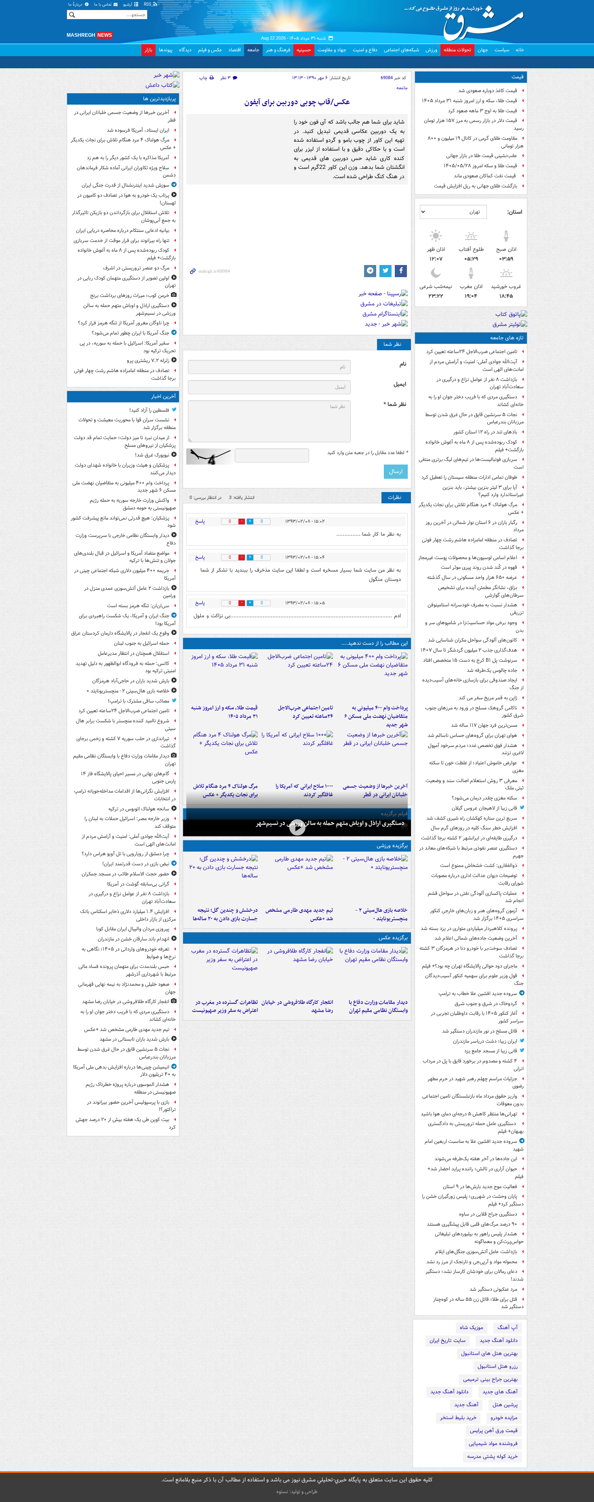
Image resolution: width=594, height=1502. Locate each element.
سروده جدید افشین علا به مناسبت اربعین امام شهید (474, 1145)
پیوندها (166, 50)
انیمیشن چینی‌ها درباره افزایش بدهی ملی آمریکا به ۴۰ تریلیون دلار (124, 1071)
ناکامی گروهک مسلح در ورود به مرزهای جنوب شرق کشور (474, 711)
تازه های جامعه (507, 338)
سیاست (502, 50)
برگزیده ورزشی (392, 845)
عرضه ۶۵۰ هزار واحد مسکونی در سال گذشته (472, 577)
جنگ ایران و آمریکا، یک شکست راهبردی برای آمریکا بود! (127, 619)
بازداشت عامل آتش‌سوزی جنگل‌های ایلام (476, 1252)
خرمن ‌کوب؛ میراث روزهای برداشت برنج (129, 295)
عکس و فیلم (210, 50)
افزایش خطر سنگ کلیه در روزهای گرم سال (474, 828)
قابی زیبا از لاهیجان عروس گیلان (484, 808)
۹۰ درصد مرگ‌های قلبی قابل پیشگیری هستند (472, 1224)
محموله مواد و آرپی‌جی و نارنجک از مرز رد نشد (471, 1262)
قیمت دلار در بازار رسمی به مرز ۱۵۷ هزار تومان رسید (474, 124)
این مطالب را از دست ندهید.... (374, 643)
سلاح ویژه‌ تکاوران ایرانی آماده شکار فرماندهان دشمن (126, 171)
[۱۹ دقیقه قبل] (372, 676)
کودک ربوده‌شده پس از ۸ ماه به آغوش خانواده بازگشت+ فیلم (474, 446)
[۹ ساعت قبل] (222, 755)
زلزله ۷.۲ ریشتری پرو (148, 360)
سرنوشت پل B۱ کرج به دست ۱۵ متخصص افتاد (470, 660)
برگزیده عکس (393, 938)
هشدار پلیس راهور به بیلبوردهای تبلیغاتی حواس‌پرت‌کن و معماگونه (479, 1237)
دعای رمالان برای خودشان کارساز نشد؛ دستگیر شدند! (474, 1275)
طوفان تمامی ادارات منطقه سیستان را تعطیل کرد (469, 477)
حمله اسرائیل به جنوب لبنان (141, 643)
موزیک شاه (471, 1327)
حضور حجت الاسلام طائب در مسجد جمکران (125, 874)
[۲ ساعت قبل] (297, 879)
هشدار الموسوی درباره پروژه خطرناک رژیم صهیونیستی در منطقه (131, 1088)
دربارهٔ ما (76, 5)
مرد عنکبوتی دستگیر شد (493, 1289)
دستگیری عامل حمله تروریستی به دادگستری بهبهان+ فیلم (476, 1127)
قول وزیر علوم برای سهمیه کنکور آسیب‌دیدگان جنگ (474, 979)
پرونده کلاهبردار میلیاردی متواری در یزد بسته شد (469, 928)
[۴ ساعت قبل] (222, 676)
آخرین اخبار (163, 396)
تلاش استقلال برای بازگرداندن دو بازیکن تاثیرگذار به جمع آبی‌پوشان (124, 216)
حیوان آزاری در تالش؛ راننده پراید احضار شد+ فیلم (476, 1172)
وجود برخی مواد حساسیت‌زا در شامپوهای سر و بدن (474, 626)
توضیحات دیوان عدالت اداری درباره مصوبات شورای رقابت (477, 879)
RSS (148, 5)
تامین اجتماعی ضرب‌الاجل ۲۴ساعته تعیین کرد (471, 352)
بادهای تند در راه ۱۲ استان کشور (485, 432)
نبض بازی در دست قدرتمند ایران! (135, 864)
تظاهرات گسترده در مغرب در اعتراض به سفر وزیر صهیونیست (225, 1007)
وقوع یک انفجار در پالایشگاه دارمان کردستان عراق (120, 633)
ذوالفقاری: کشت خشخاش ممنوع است (478, 865)
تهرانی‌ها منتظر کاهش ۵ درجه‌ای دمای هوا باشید (469, 1114)
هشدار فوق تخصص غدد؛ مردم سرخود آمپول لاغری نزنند (476, 749)
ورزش (431, 50)
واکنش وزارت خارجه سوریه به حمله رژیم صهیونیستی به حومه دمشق (133, 504)
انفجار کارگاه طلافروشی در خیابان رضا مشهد (297, 1007)
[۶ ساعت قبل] (372, 755)
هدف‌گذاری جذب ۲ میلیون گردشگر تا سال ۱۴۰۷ (469, 650)
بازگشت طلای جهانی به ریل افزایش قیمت (475, 186)
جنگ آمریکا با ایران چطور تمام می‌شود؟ (130, 333)
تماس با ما (103, 5)
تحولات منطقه (457, 50)
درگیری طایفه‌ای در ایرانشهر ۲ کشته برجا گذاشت (469, 838)
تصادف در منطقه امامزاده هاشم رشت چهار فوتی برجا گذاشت (473, 543)
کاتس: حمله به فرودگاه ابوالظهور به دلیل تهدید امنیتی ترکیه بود (126, 667)
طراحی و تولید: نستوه (297, 1492)
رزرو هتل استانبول (498, 1366)
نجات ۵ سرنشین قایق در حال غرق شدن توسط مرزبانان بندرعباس (474, 418)
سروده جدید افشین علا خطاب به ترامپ (477, 993)
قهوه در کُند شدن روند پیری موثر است (479, 567)
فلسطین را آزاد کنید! (149, 410)
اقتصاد (234, 50)
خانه (520, 50)
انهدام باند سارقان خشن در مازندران (133, 939)
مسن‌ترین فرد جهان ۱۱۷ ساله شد (484, 725)
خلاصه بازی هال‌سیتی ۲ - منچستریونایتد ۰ (381, 914)
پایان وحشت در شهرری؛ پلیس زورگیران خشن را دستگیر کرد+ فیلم (473, 1200)
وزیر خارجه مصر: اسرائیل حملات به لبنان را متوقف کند (130, 822)
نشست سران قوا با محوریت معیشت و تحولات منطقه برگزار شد (127, 423)
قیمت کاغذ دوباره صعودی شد (487, 91)
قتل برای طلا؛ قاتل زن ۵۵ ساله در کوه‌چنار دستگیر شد (478, 1303)
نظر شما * (394, 404)
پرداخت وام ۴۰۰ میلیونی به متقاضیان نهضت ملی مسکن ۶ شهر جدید (376, 716)
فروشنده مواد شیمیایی (493, 1443)
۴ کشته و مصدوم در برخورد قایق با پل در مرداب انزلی (473, 1065)
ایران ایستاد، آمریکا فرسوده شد (138, 130)
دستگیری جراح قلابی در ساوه (488, 1214)
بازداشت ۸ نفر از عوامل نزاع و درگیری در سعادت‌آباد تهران (480, 383)
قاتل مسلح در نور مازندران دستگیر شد (479, 1031)
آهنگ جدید (466, 1405)
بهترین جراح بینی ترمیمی (490, 1379)
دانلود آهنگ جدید (499, 1340)
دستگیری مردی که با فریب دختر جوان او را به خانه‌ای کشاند (476, 400)
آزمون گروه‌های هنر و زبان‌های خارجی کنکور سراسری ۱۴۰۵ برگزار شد (477, 914)
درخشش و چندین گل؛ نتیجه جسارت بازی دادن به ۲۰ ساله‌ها (225, 914)
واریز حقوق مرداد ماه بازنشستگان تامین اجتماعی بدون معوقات (473, 1100)
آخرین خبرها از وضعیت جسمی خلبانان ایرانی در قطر (125, 116)
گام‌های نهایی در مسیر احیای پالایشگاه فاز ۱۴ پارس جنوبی (128, 777)
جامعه (253, 50)
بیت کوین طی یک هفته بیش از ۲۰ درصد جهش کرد (126, 1123)
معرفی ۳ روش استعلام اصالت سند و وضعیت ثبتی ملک (474, 784)
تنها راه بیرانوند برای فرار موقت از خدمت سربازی (121, 240)
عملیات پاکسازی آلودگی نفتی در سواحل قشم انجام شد (476, 897)
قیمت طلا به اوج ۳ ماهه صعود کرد (482, 111)
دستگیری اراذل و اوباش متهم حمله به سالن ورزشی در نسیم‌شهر (329, 823)
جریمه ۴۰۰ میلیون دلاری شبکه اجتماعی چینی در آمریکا (125, 574)
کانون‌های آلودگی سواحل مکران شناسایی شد (472, 640)
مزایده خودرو (504, 1418)
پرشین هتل (505, 1405)
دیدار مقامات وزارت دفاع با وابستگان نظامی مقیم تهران (378, 1007)
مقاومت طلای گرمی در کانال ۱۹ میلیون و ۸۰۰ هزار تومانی (476, 142)
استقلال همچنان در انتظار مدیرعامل (133, 653)
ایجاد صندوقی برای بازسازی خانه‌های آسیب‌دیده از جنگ (473, 684)
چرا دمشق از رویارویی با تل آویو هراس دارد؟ (125, 854)
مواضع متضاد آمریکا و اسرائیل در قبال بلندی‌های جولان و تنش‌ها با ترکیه (125, 557)
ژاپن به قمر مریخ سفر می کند (488, 698)
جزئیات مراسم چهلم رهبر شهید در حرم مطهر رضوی (476, 1082)
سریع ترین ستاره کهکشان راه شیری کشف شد (471, 818)
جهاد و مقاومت (332, 50)
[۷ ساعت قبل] (297, 755)
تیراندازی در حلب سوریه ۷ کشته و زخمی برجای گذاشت (126, 742)
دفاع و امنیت (365, 50)
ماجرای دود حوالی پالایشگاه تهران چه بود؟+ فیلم (469, 966)
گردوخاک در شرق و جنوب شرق (486, 1004)
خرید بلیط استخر (458, 1418)
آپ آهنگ (507, 1327)
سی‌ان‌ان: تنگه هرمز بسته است (138, 606)
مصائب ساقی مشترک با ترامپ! (138, 701)
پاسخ (200, 521)
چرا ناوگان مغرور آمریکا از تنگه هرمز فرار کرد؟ (123, 323)
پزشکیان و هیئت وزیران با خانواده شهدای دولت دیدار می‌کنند (125, 469)
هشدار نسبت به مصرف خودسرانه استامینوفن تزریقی (476, 608)
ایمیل (400, 384)
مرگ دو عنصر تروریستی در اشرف (136, 268)
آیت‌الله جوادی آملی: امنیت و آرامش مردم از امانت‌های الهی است (477, 365)
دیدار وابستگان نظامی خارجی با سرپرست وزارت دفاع (126, 539)
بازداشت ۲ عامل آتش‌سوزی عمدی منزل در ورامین (130, 592)
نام (403, 364)
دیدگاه (185, 50)
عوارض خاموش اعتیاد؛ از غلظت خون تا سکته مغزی (476, 766)
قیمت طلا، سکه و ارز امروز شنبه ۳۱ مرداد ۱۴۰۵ (469, 101)
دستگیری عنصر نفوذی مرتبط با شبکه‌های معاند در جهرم (471, 852)
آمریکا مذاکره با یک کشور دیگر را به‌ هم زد (128, 158)
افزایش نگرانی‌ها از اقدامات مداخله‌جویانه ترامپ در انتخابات (125, 795)
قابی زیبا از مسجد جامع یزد (490, 1051)
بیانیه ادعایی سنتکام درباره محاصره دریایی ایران (122, 230)
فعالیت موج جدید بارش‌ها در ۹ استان (480, 1187)
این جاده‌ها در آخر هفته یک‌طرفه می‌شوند (475, 1159)
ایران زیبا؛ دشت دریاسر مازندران (485, 1041)
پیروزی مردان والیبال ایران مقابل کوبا (132, 929)
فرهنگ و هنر (278, 50)
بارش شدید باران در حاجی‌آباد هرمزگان (130, 681)
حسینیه (304, 50)
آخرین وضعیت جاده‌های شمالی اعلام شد (475, 938)
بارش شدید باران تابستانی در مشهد (134, 1039)
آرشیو (128, 5)
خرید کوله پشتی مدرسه (492, 1456)
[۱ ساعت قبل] (297, 676)
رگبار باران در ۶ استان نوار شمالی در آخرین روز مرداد (474, 526)
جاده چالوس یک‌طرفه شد (492, 670)
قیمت (518, 77)
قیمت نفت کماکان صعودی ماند (485, 176)
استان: (514, 212)
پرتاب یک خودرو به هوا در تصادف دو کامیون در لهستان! (126, 199)
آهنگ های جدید (500, 1392)
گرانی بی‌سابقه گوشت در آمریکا (138, 884)
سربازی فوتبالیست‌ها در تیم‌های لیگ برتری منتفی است (471, 463)
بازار (148, 50)
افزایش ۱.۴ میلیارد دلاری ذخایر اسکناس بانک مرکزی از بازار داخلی (128, 915)
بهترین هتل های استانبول (489, 1353)
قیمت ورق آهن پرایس (494, 1430)
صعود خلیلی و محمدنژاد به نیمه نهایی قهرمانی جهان (127, 988)
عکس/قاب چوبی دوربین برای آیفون (297, 102)
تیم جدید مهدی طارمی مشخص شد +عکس (299, 914)
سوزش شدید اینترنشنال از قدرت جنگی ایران (125, 185)
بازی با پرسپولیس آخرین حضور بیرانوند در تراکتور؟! (131, 1106)
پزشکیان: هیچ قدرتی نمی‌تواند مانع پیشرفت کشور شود (123, 522)
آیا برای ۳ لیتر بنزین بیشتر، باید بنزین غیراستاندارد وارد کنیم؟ (483, 491)
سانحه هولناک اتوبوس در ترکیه (138, 809)
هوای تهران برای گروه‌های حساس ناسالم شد (472, 735)
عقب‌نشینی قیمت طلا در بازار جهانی (481, 156)
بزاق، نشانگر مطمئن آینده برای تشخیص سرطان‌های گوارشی (481, 591)
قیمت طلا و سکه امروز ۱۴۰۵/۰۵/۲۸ (480, 166)
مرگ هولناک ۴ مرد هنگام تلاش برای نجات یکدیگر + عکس (471, 508)
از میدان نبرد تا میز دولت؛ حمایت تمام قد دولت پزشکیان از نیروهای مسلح (125, 441)
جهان (483, 50)
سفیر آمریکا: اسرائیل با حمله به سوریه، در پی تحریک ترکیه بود (128, 347)
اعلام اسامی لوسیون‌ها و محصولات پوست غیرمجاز (467, 558)
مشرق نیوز (466, 20)
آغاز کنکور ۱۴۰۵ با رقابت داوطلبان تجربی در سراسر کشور (477, 1017)
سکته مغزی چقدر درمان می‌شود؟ (484, 798)
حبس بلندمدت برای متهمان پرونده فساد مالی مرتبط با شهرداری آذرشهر (127, 970)
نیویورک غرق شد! (152, 455)
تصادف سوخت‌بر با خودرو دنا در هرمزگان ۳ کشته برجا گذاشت (471, 952)
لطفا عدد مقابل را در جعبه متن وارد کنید (367, 452)
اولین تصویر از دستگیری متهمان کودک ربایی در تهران (126, 282)
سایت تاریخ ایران (448, 1340)
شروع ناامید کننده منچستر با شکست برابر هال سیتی (126, 724)
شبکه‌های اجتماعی (401, 50)
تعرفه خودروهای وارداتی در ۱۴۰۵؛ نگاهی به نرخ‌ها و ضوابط (129, 953)
